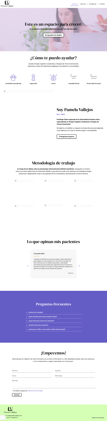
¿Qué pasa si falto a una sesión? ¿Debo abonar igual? (46, 329)
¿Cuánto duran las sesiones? (38, 325)
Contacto (102, 4)
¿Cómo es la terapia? (35, 312)
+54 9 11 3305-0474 (12, 417)
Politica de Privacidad (35, 391)
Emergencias (92, 4)
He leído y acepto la (28, 391)
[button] (28, 266)
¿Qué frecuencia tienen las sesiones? (41, 321)
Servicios (74, 4)
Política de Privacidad (98, 417)
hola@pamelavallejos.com (14, 415)
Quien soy (83, 4)
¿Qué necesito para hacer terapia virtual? (42, 317)
